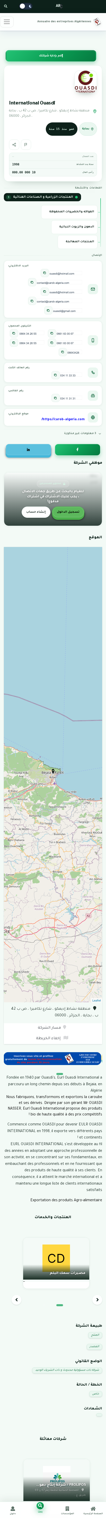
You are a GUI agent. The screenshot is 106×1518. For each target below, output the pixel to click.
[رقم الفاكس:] (55, 398)
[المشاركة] (14, 145)
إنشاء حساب (36, 512)
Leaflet (96, 1000)
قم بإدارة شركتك (50, 55)
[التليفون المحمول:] (52, 333)
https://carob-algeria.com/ (63, 419)
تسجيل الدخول (68, 512)
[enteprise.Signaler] (26, 145)
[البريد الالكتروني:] (45, 273)
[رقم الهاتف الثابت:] (55, 375)
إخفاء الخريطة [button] (48, 1039)
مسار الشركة (49, 1028)
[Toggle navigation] (7, 21)
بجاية (85, 128)
